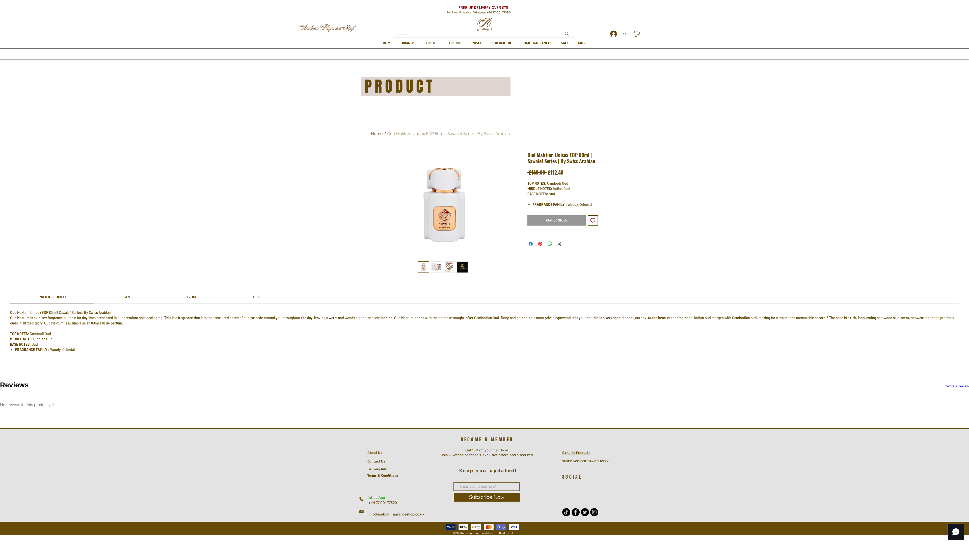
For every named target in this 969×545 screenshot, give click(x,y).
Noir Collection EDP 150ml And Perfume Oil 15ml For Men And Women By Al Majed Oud (127, 497)
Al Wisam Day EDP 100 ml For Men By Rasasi (102, 431)
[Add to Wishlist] (593, 220)
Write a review (957, 386)
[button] (408, 43)
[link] (52, 297)
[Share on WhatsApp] (550, 244)
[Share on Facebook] (531, 244)
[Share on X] (559, 244)
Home (377, 133)
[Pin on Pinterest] (540, 244)
